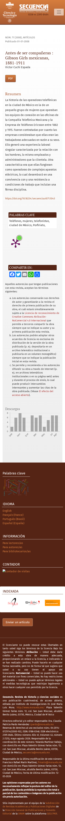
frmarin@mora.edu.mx (50, 762)
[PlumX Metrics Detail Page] (15, 243)
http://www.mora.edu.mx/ (31, 707)
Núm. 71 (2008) (13, 37)
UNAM (21, 813)
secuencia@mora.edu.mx (36, 752)
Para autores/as (12, 547)
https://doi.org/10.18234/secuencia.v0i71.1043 (30, 198)
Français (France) (13, 515)
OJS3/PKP (52, 813)
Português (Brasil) (14, 519)
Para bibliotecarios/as (17, 551)
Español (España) (13, 523)
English (7, 510)
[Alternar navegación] (59, 12)
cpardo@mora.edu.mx (42, 724)
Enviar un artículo (18, 622)
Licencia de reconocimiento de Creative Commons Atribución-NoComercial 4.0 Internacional (35, 317)
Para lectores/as (13, 543)
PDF (10, 78)
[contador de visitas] (16, 571)
